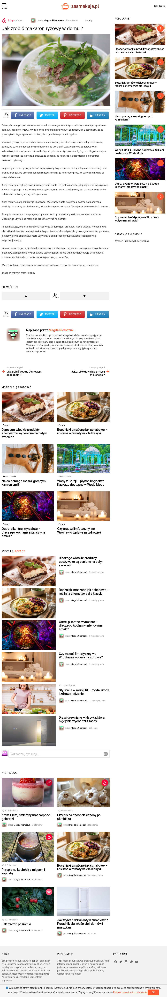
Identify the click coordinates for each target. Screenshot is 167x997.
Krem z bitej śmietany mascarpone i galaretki (26, 817)
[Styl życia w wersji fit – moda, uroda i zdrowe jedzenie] (29, 699)
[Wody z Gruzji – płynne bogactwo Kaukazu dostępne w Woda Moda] (83, 458)
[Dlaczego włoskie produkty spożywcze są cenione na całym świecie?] (28, 407)
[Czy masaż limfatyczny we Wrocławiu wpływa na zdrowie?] (83, 506)
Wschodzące (49, 782)
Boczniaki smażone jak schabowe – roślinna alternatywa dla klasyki (82, 431)
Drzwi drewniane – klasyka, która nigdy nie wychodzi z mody (82, 719)
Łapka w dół (84, 296)
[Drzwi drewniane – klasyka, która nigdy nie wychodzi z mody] (29, 731)
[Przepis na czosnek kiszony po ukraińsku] (83, 792)
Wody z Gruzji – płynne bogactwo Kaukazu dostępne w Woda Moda (80, 483)
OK (153, 992)
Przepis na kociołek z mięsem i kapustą (23, 871)
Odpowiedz (106, 754)
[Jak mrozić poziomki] (28, 901)
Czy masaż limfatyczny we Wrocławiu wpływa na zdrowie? (79, 530)
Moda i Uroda (9, 476)
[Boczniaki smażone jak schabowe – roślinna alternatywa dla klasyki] (83, 407)
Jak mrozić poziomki (16, 924)
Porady (6, 425)
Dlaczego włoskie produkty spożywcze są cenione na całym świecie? (24, 433)
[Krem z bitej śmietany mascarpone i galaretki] (28, 792)
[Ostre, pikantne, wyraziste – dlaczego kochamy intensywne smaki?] (28, 506)
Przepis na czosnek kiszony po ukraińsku (79, 817)
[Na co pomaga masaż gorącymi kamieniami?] (28, 458)
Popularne (49, 892)
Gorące (105, 782)
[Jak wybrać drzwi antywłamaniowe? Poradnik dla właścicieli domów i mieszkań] (83, 901)
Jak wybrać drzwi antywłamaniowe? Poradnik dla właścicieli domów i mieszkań (82, 923)
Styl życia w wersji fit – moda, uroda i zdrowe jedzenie (84, 692)
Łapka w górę (26, 296)
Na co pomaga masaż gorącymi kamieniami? (24, 483)
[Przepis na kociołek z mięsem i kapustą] (28, 847)
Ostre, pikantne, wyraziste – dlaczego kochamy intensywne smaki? (23, 532)
